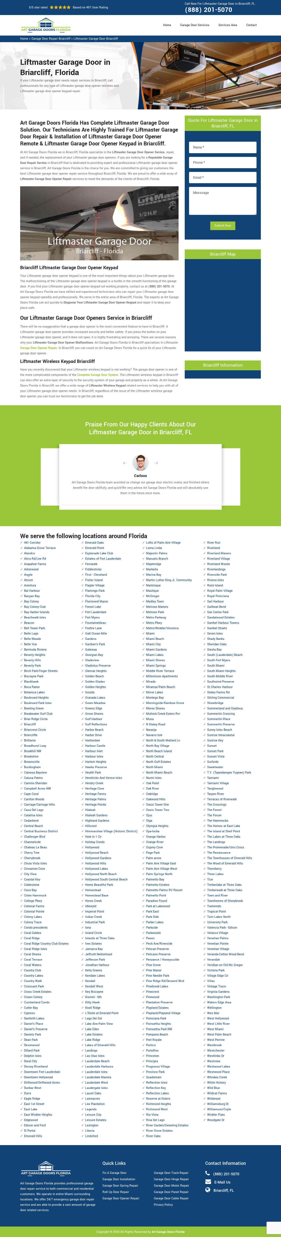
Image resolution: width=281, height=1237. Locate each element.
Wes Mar (213, 1013)
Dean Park (31, 1040)
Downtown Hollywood (38, 1077)
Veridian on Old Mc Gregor (225, 965)
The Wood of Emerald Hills (225, 863)
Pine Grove (153, 965)
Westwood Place (218, 1072)
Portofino (152, 1050)
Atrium (28, 580)
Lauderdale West (96, 1083)
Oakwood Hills (155, 799)
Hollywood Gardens (98, 858)
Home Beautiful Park (99, 885)
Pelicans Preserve (158, 954)
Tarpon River (215, 794)
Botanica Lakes (34, 692)
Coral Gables (32, 933)
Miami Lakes (155, 655)
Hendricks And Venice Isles (103, 778)
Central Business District (41, 831)
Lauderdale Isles (96, 1072)
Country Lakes (33, 976)
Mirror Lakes (154, 692)
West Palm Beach (219, 1034)
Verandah (213, 960)
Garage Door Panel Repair (171, 1192)
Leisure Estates (95, 1120)
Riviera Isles (215, 580)
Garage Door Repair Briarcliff (50, 39)
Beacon (29, 623)
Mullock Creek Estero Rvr (163, 714)
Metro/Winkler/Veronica (162, 628)
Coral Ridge (32, 938)
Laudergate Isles (96, 1088)
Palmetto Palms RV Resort (164, 890)
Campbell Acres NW (37, 788)
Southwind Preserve (220, 682)
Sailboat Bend (216, 607)
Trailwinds (214, 906)
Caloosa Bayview (35, 772)
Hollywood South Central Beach (106, 879)
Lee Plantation (95, 1104)
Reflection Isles (156, 1083)
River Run (213, 543)
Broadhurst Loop (35, 746)
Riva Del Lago (155, 1120)
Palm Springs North (159, 874)
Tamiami (213, 778)
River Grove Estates (159, 1131)
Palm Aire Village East (161, 863)
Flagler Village (95, 585)
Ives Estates (93, 944)
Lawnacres (92, 1099)
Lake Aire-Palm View (99, 1024)
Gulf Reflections (96, 724)
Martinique (153, 585)
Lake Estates (94, 1034)
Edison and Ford (35, 1125)
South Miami (215, 666)
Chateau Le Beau (35, 847)
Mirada (151, 682)
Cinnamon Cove (34, 869)
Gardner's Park (95, 644)
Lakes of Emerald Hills (100, 1045)
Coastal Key (32, 879)
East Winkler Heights (38, 1115)
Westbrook (214, 1045)
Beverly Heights (34, 655)
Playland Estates (157, 1008)
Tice (210, 879)
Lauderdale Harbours (99, 1066)
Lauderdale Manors (98, 1077)
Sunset (212, 746)
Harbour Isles (94, 756)
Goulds (90, 692)
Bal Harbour (32, 591)
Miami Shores (155, 660)
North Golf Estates (158, 762)
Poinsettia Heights (158, 1024)
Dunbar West (32, 1088)
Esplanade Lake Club (99, 553)
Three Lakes (215, 874)
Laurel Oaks (93, 1093)
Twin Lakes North (219, 917)
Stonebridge (215, 703)
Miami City (153, 644)
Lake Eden (92, 1029)
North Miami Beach (159, 772)
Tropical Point (216, 911)
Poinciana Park (156, 1018)
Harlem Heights (95, 762)
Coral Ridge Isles (35, 949)
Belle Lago (31, 633)
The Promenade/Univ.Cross (225, 847)
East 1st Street (34, 1104)
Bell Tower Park (34, 628)
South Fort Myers (218, 660)
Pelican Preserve (157, 949)
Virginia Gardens (218, 992)
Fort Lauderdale (95, 612)
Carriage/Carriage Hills (39, 805)
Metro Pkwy (154, 623)
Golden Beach (94, 676)
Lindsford (91, 1136)
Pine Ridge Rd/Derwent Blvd (165, 981)
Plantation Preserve (159, 1002)
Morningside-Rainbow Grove (165, 703)
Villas (211, 981)
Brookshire (31, 756)
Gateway (91, 649)
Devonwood (31, 1045)
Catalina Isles (33, 815)
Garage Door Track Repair (171, 1173)
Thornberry (214, 869)
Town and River (217, 895)
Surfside (212, 762)
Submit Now (223, 226)
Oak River (152, 788)
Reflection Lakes (157, 1093)
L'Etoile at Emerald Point (101, 1013)
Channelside (32, 842)
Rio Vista (152, 1115)
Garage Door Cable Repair (171, 1198)
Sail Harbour (215, 601)
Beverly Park (32, 666)
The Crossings (216, 805)
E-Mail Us (222, 1182)
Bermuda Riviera (35, 649)
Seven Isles (215, 633)
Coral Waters (33, 965)
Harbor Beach (94, 730)
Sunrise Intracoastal (221, 735)
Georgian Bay (94, 655)
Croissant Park (34, 986)
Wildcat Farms (217, 1093)
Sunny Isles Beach (219, 730)
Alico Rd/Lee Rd (35, 559)
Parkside (152, 927)
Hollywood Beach (96, 853)
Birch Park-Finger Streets (41, 671)
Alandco (29, 553)
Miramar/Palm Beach (160, 687)
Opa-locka (152, 831)
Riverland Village (218, 559)
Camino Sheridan (35, 783)
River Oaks (153, 1136)
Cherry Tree (31, 853)
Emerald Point (94, 548)
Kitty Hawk (92, 1002)
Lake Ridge (92, 1040)
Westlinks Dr (215, 1056)
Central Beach (33, 826)
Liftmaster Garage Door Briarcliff (96, 39)
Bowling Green (34, 708)
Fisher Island (94, 580)
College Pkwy (33, 901)
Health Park (93, 772)
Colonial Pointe (34, 911)
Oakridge (152, 794)
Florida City (92, 596)
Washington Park (218, 997)
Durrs (27, 1093)
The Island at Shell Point (223, 831)
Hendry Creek (94, 783)
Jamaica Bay (94, 949)
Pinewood (152, 997)
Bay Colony (31, 601)
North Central (155, 756)
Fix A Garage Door (114, 1173)
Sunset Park (215, 751)
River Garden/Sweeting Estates (167, 1125)
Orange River (155, 842)
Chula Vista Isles (35, 863)
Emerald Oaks (94, 543)
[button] (128, 463)
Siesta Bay (214, 649)
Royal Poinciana (218, 596)
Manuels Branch (157, 559)
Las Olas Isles (95, 1056)
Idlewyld (90, 906)
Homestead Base (96, 895)
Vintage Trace (216, 986)
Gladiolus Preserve (98, 666)
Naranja (151, 730)
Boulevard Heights (36, 698)
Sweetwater (215, 767)
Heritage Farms (95, 794)
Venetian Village (218, 949)
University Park (217, 922)
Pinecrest (152, 992)
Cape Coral (31, 794)
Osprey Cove (154, 847)
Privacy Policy (163, 1205)
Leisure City (93, 1115)
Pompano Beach (157, 1034)
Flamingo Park (95, 591)
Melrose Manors (157, 607)
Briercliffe (30, 735)
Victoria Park (215, 970)
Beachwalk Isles (35, 617)
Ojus (149, 815)
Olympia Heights (157, 826)
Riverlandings (216, 569)
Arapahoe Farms (35, 564)
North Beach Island (159, 751)
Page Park (153, 853)
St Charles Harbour (220, 687)
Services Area (227, 25)
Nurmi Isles (154, 778)
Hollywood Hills (95, 863)
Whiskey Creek (217, 1077)
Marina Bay (153, 575)
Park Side (152, 917)
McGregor (152, 596)
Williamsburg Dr (218, 1104)
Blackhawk (31, 682)
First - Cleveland (96, 575)
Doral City (30, 1061)
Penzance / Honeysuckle (162, 960)
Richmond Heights (158, 1104)
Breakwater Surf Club (38, 714)
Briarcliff (30, 724)
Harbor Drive (93, 735)
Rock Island (215, 585)
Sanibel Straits (217, 628)
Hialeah (90, 810)
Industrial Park (95, 922)
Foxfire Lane (93, 628)
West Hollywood (218, 1018)
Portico (151, 1045)
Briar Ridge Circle (36, 719)
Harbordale (92, 740)
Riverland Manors (219, 553)
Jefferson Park (95, 960)
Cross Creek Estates (37, 992)
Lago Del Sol (93, 1018)
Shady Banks (215, 639)
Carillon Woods (34, 799)
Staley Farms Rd (218, 692)
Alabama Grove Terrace (40, 548)
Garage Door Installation (118, 1179)
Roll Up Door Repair (115, 1192)
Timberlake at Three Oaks (224, 885)
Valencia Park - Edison (222, 927)
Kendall (90, 981)
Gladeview (92, 660)
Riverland (213, 548)
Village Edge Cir (217, 976)
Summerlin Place (218, 719)
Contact (251, 25)
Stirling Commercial (220, 698)
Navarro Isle (154, 735)
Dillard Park (31, 1050)
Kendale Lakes (95, 976)
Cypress (29, 1013)
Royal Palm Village (220, 591)
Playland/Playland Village (163, 1013)
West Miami (215, 1029)
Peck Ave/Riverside (159, 944)
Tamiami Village (218, 783)
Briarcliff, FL (224, 1190)
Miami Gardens (156, 649)
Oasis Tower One (157, 805)
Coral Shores (32, 954)
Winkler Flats (216, 1115)
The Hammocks (217, 821)
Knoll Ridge (93, 1008)
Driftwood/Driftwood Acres (42, 1083)
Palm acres (153, 858)
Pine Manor (153, 970)
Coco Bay (30, 890)
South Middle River (220, 676)
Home (167, 25)
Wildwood (213, 1099)
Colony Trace (33, 922)
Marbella (152, 569)
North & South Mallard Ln (163, 740)
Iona (88, 927)
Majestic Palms (156, 553)
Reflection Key (156, 1088)
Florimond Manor (96, 601)
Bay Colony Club (35, 607)
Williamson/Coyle (219, 1109)
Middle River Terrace (160, 671)
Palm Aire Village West (161, 869)
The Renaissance (219, 853)
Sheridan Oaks (217, 644)
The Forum (214, 815)
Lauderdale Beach (97, 1061)
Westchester (215, 1050)
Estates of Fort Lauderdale (103, 559)
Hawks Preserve (96, 767)
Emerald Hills (33, 1136)
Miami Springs (156, 666)
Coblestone (31, 885)
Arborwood (31, 569)
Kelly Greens (93, 970)
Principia (152, 1061)
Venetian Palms (218, 938)
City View (30, 874)
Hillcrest (91, 826)
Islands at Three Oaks (100, 938)
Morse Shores (155, 708)
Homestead (93, 890)
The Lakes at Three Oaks (223, 837)
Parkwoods (153, 933)
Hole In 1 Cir (93, 837)
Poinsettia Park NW (159, 1029)
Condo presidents (36, 927)
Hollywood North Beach (101, 874)
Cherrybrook (32, 858)
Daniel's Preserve (36, 1029)
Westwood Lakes (218, 1066)
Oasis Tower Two (157, 810)
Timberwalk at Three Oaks (224, 890)
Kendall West (94, 986)
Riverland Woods (218, 564)
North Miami (154, 767)
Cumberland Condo (37, 1002)
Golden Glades (95, 682)
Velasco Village (217, 933)
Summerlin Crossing (221, 714)
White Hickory (216, 1083)
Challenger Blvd (34, 837)
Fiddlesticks (93, 569)
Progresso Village (158, 1066)
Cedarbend (31, 821)
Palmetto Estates (158, 885)
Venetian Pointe (218, 944)
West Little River (218, 1024)
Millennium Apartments (162, 676)
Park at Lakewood (158, 906)
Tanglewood (215, 788)
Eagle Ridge (32, 1099)
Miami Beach (155, 639)
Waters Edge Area (219, 1002)
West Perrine (216, 1040)
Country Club (32, 970)
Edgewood (31, 1120)
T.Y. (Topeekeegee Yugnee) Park (229, 772)
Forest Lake (93, 607)
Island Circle (93, 933)
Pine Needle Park (157, 976)
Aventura (30, 585)
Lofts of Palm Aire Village (163, 543)
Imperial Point (94, 911)
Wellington (214, 1008)
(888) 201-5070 (208, 9)
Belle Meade (32, 639)
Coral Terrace (33, 960)
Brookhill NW (32, 751)
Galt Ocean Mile (96, 633)
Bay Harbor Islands (37, 612)
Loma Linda (154, 548)
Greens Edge (93, 708)
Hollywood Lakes (96, 869)
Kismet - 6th (93, 997)
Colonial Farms (34, 906)
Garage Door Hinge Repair (171, 1179)
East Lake (30, 1109)
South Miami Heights (221, 671)
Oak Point (152, 783)
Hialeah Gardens (96, 815)
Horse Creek (93, 901)
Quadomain (153, 1077)
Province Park (155, 1072)
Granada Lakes (95, 698)
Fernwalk (91, 564)
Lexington (91, 1125)
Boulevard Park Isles (38, 703)
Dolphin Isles (33, 1056)
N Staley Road (155, 724)
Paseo (150, 938)
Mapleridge (153, 564)
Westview (213, 1061)
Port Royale (154, 1040)
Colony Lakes (33, 917)
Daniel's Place (33, 1024)
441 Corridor (32, 543)
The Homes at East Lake (223, 826)
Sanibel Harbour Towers (223, 623)
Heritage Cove (94, 788)
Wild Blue (213, 1088)
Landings (91, 1050)
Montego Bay (155, 698)
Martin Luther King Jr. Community (169, 580)
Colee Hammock (35, 895)
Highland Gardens (97, 821)
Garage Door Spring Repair (120, 1186)
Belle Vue (30, 644)
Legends (91, 1109)
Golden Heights (95, 687)
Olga (149, 821)
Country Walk (33, 981)
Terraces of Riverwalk (222, 799)
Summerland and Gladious (225, 708)
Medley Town (155, 601)
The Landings (216, 842)
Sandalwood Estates (221, 617)
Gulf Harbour (93, 719)
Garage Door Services (194, 25)
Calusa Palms (33, 778)
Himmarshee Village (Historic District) (111, 831)
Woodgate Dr (215, 1120)
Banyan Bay (32, 596)
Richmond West (157, 1109)
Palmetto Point (156, 895)
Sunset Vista (215, 756)
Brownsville (32, 762)
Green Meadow (95, 703)
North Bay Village (157, 746)
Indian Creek (93, 917)
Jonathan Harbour (97, 965)
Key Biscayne (94, 992)
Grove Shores (94, 714)
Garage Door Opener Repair (120, 1198)
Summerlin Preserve (221, 724)
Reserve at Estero (158, 1099)
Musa (150, 719)
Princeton (152, 1056)
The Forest (214, 810)
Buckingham (32, 767)
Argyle (28, 575)
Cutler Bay (31, 1008)
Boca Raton (32, 687)
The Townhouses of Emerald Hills (229, 858)
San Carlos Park (218, 612)
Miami (150, 633)
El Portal (29, 1131)
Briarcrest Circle (35, 730)
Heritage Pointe (95, 805)
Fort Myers (92, 617)
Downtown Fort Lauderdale (42, 1072)
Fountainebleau (95, 623)
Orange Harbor (156, 837)
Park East (152, 911)
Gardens (90, 639)
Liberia (89, 1131)
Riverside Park (217, 575)
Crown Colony (33, 997)
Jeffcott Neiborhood (98, 954)
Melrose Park (155, 612)
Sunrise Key (215, 740)
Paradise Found (156, 901)
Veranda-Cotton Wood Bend (225, 954)
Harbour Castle (95, 746)
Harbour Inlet (94, 751)
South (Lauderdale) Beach (225, 655)
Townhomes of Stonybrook (225, 901)
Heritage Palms (95, 799)
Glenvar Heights (96, 671)
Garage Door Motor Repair (171, 1186)
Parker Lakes (155, 922)
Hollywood (92, 847)
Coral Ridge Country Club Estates (46, 944)
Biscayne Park (33, 676)
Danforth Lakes (34, 1018)
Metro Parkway (156, 617)
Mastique (152, 591)
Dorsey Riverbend (36, 1066)
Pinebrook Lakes (157, 986)
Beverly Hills (32, 660)
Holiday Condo (95, 842)
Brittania (30, 740)
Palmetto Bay (155, 879)
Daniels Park (32, 1034)
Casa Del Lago (33, 810)
